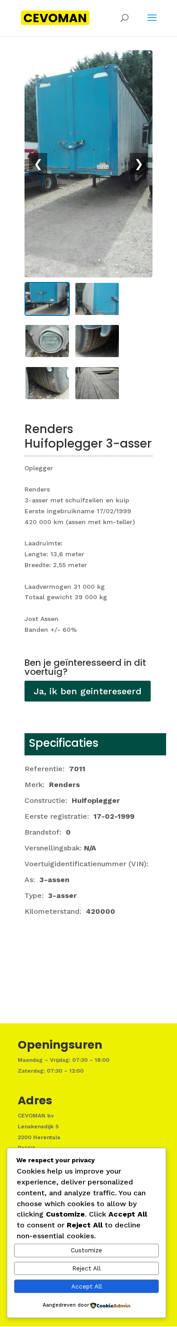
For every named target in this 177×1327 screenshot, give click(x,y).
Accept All (86, 1286)
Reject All (86, 1268)
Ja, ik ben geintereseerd (88, 691)
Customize (86, 1250)
